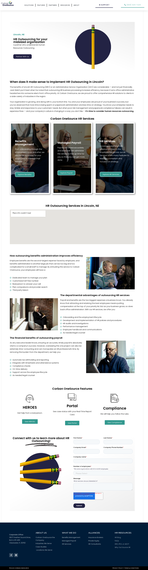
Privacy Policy (117, 568)
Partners (53, 5)
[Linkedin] (16, 555)
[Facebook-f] (11, 555)
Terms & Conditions (131, 568)
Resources (65, 5)
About (76, 5)
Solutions (29, 5)
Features (41, 5)
